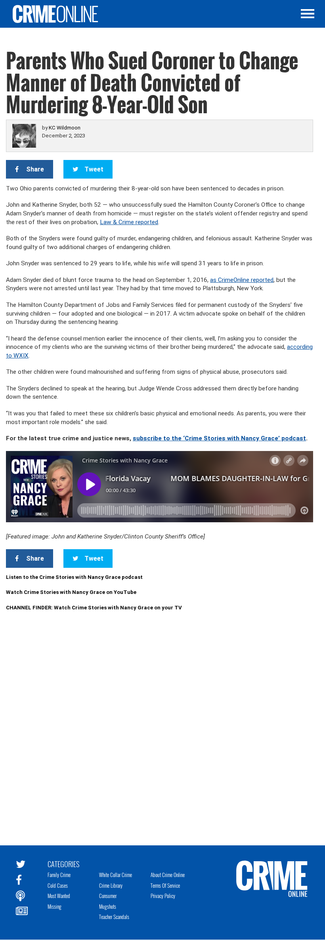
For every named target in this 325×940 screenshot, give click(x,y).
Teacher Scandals (114, 917)
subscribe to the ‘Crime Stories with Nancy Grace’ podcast (219, 438)
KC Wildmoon (64, 128)
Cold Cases (58, 885)
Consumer (108, 896)
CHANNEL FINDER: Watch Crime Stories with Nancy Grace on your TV (94, 608)
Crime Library (110, 885)
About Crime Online (168, 875)
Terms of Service (165, 885)
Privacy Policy (163, 896)
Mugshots (107, 906)
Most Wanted (59, 896)
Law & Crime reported (129, 222)
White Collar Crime (115, 875)
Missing (54, 906)
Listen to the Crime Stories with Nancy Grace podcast (74, 577)
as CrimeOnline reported (241, 280)
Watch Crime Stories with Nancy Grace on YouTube (71, 592)
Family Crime (59, 875)
